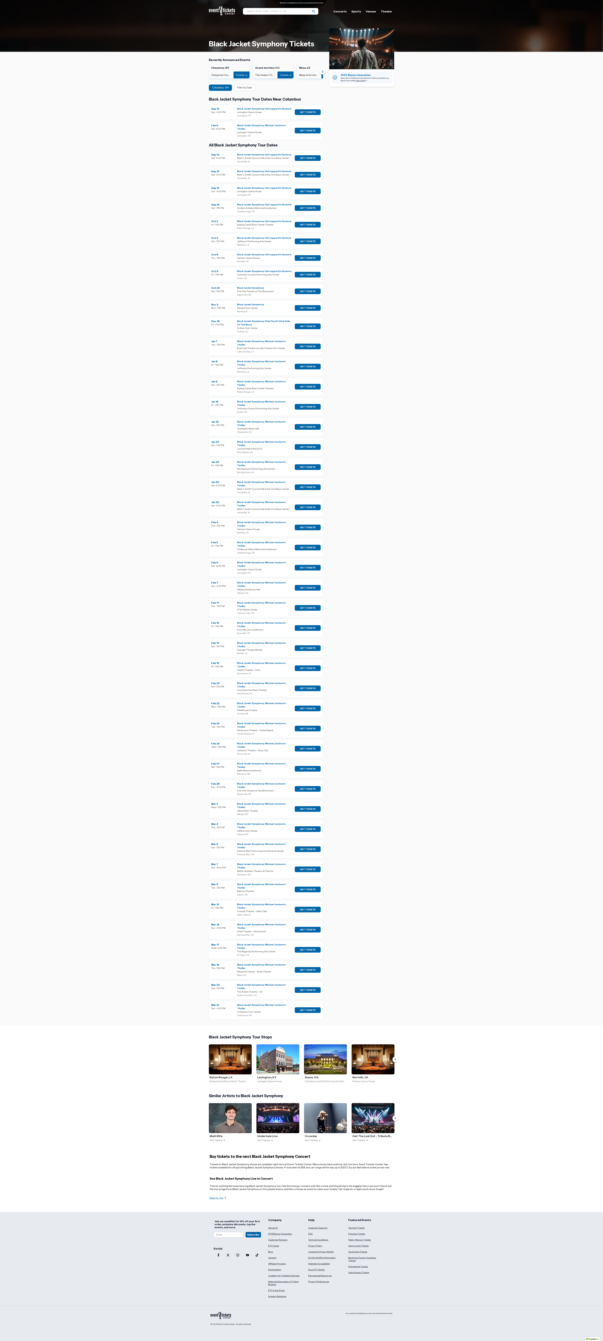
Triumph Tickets (356, 1227)
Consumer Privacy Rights (321, 1251)
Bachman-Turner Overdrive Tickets (362, 1259)
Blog (270, 1251)
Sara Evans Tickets (357, 1251)
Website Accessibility (319, 1263)
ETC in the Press (276, 1290)
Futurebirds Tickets (358, 1266)
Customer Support (317, 1227)
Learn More (360, 80)
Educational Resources (320, 1275)
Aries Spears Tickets (358, 1272)
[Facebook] (218, 1255)
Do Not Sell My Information (322, 1257)
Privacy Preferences (318, 1281)
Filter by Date (244, 87)
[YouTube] (247, 1255)
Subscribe (253, 1234)
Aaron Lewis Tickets (358, 1245)
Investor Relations (277, 1296)
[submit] (313, 11)
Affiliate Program (277, 1263)
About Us (273, 1227)
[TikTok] (257, 1255)
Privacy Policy (315, 1245)
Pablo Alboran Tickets (359, 1239)
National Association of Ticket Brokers (283, 1283)
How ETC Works (316, 1269)
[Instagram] (238, 1255)
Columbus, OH (220, 87)
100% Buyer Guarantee (280, 1233)
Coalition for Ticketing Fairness (283, 1275)
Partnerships (274, 1269)
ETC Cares (273, 1245)
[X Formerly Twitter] (228, 1255)
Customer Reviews (277, 1239)
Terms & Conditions (318, 1239)
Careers (272, 1257)
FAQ (310, 1233)
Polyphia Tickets (356, 1233)
